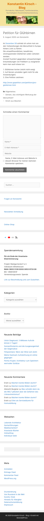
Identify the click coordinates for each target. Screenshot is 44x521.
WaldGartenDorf (10, 428)
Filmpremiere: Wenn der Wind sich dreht (20, 352)
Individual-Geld (10, 436)
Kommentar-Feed (11, 475)
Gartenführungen (11, 425)
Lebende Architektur (12, 423)
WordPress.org (10, 478)
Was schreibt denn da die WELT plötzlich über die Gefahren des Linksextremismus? (21, 391)
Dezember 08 (11, 43)
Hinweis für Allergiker (13, 500)
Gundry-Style (9, 497)
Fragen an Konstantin (13, 199)
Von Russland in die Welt (14, 494)
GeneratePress (22, 518)
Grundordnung (10, 492)
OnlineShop (9, 433)
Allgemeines (10, 92)
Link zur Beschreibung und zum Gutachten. (22, 280)
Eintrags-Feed (10, 472)
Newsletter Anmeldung (13, 212)
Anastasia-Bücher (11, 431)
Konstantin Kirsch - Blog (22, 5)
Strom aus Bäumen (13, 101)
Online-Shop (9, 225)
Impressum (8, 505)
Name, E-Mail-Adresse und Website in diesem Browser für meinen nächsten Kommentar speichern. (21, 160)
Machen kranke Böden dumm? (24, 383)
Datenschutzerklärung (13, 502)
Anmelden (8, 469)
